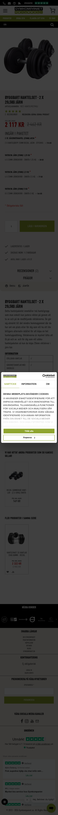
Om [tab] (48, 384)
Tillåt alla (29, 431)
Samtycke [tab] (10, 384)
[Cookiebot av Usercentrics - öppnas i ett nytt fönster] (42, 376)
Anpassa (27, 437)
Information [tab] (28, 384)
